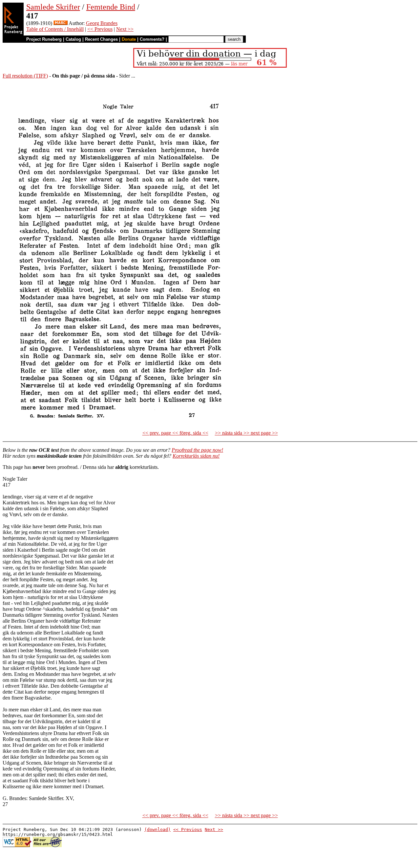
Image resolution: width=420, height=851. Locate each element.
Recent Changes (101, 39)
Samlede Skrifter (53, 7)
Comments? (152, 39)
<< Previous (100, 29)
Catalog (73, 39)
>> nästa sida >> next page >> (246, 433)
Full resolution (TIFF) (25, 76)
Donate (129, 39)
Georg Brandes (101, 23)
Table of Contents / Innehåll (55, 29)
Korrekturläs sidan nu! (196, 456)
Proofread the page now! (197, 450)
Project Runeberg (44, 39)
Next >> (125, 29)
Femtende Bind (110, 7)
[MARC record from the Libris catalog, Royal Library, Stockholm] (60, 23)
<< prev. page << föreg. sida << (175, 433)
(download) (157, 829)
